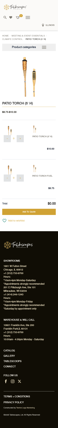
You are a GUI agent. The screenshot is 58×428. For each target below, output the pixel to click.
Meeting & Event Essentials (28, 36)
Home (5, 36)
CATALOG (9, 351)
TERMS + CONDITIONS (17, 397)
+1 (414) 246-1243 (13, 295)
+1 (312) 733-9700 (13, 273)
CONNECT (10, 367)
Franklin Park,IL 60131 (16, 329)
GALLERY (9, 356)
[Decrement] (7, 138)
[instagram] (12, 381)
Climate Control (12, 39)
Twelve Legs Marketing (25, 408)
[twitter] (19, 381)
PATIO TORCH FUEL (42, 176)
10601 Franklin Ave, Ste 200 (19, 325)
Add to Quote (29, 212)
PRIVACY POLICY (14, 402)
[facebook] (6, 381)
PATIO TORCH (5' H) (42, 137)
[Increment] (20, 138)
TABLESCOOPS (13, 361)
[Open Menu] (28, 17)
